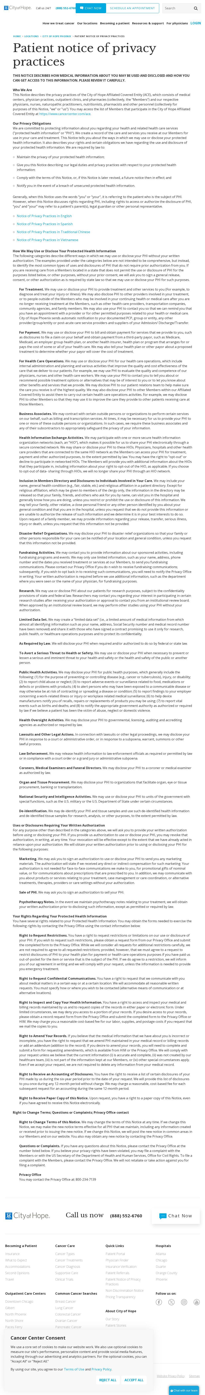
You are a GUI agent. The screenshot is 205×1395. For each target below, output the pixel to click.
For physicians (177, 23)
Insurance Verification (121, 1266)
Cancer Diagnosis (67, 1266)
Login (196, 23)
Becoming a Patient (21, 1246)
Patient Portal (115, 1254)
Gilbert (10, 1308)
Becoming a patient (115, 23)
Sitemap (194, 1376)
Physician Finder (117, 1260)
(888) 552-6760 (66, 8)
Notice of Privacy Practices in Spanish (45, 224)
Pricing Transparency (120, 1297)
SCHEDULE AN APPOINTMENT (132, 8)
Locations (31, 36)
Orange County (166, 1273)
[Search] (181, 8)
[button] (196, 8)
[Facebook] (159, 1302)
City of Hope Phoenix (56, 36)
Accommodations (17, 1266)
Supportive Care (66, 1273)
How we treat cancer (58, 23)
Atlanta (161, 1254)
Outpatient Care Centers (25, 1293)
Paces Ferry (13, 1327)
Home (17, 36)
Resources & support (148, 23)
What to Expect (16, 1260)
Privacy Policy (101, 1369)
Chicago (161, 1260)
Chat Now (179, 1216)
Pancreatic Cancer (68, 1327)
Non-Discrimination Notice (125, 1290)
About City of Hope (121, 1311)
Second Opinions (17, 1273)
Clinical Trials (64, 1279)
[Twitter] (171, 1302)
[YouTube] (197, 1302)
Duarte (161, 1266)
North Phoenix (15, 1314)
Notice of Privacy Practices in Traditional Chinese (53, 232)
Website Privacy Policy (171, 1376)
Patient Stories (116, 1325)
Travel (9, 1279)
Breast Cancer (65, 1301)
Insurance (12, 1254)
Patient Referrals (117, 1273)
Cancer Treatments (69, 1260)
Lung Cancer (64, 1308)
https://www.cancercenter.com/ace (64, 114)
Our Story (112, 1319)
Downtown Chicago (19, 1301)
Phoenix (161, 1279)
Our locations (87, 23)
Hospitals (163, 1246)
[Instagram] (184, 1302)
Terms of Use (74, 1369)
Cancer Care (65, 1246)
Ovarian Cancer (66, 1320)
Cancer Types (65, 1254)
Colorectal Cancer (68, 1314)
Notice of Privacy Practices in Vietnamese (47, 240)
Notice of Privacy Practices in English (44, 216)
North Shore (14, 1320)
